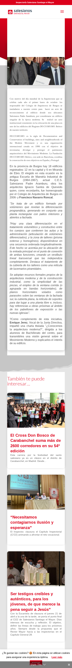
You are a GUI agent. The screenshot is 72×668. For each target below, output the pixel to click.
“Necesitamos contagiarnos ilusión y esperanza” (31, 522)
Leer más (57, 657)
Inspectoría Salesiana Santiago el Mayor (35, 2)
